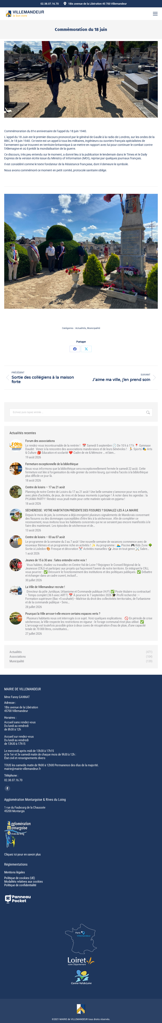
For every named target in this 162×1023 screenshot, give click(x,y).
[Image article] (15, 445)
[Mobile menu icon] (155, 13)
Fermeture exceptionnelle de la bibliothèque (51, 464)
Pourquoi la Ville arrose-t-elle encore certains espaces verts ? (62, 614)
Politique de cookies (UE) (19, 878)
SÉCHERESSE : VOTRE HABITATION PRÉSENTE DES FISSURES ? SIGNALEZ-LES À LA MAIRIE (81, 510)
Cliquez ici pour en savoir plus (22, 854)
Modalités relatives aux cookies (23, 881)
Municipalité (93, 328)
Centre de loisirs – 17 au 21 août (45, 487)
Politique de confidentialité (20, 885)
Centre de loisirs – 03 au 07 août (45, 537)
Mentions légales (14, 872)
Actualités (80, 328)
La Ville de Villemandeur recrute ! (45, 587)
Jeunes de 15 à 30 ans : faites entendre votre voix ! (56, 560)
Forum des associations (40, 441)
